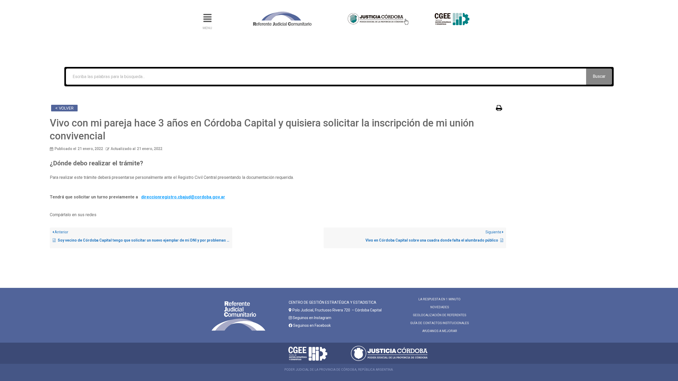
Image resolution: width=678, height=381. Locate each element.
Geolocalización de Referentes (439, 315)
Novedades (439, 307)
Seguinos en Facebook (311, 325)
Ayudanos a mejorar (439, 331)
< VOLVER (64, 108)
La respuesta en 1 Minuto (439, 299)
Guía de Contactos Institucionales (439, 323)
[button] (207, 18)
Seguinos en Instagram (311, 318)
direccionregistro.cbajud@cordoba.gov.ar (183, 196)
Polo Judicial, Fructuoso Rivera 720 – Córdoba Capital (337, 310)
